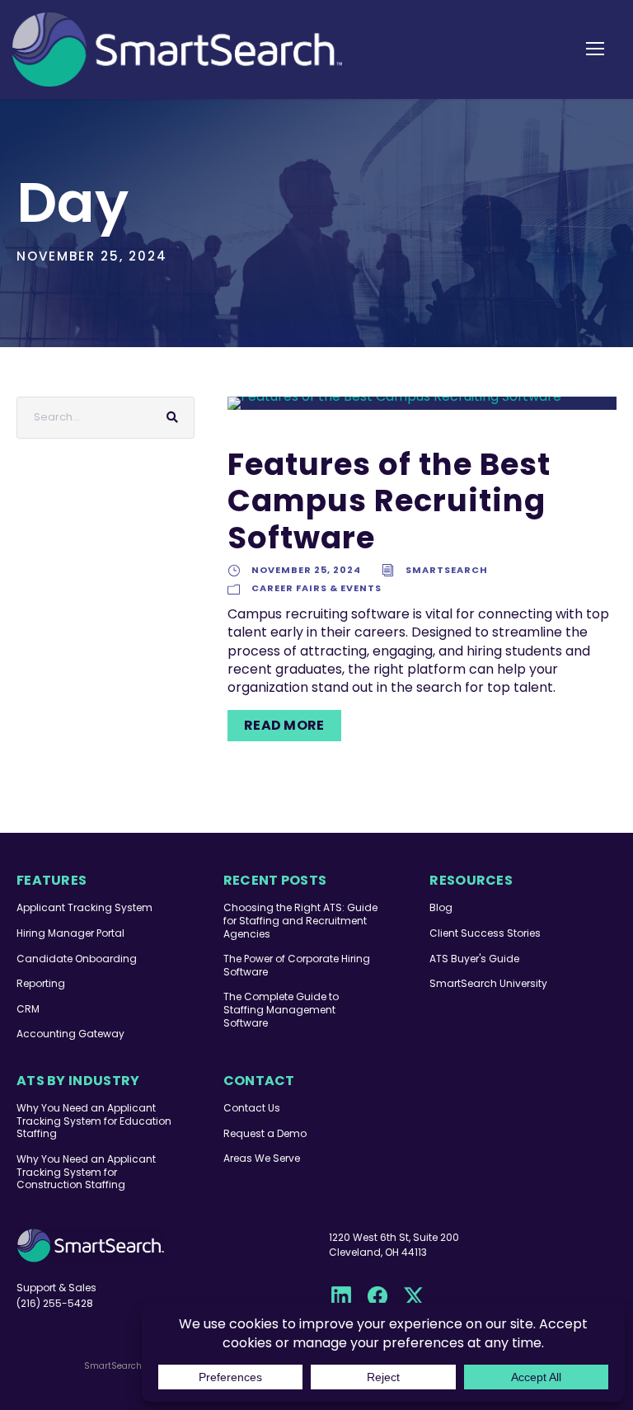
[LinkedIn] (341, 1296)
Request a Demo (265, 1133)
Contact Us (251, 1108)
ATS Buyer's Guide (474, 959)
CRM (28, 1009)
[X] (413, 1296)
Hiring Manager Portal (70, 933)
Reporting (40, 983)
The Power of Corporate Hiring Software (296, 965)
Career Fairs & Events (316, 588)
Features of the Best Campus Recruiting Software (389, 501)
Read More (284, 725)
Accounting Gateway (70, 1034)
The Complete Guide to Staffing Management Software (281, 1009)
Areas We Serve (261, 1158)
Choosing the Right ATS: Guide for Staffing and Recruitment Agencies (300, 920)
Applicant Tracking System (84, 907)
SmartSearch (447, 569)
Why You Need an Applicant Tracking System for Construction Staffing (86, 1171)
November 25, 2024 (306, 569)
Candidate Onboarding (76, 959)
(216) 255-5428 (54, 1303)
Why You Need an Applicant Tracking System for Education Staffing (93, 1120)
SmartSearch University (488, 983)
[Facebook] (377, 1296)
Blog (440, 907)
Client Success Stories (485, 933)
